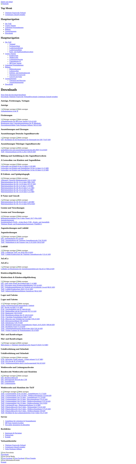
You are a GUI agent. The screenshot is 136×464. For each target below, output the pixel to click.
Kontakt (8, 437)
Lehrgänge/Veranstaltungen (14, 27)
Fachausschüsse (14, 46)
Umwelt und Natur (15, 77)
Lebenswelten (14, 71)
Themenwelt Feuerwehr (17, 75)
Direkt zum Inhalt (7, 2)
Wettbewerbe (13, 57)
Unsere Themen (10, 25)
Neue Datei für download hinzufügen (13, 95)
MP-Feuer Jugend (15, 63)
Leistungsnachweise (16, 59)
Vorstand (12, 44)
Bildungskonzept (15, 69)
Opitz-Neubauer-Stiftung (13, 449)
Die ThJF (8, 24)
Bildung (8, 29)
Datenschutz (9, 435)
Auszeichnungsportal (16, 82)
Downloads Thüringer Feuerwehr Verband (15, 97)
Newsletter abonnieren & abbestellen (17, 425)
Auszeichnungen (10, 31)
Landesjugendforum (16, 48)
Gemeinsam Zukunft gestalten (15, 15)
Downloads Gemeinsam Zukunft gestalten (43, 97)
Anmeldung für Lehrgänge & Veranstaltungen (20, 421)
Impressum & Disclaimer (13, 433)
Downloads (9, 33)
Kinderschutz (13, 55)
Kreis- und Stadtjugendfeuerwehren (21, 52)
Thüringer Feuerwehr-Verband (15, 13)
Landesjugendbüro (15, 50)
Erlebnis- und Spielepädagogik (19, 73)
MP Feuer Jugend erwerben (14, 423)
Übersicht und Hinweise (17, 80)
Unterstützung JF (15, 61)
